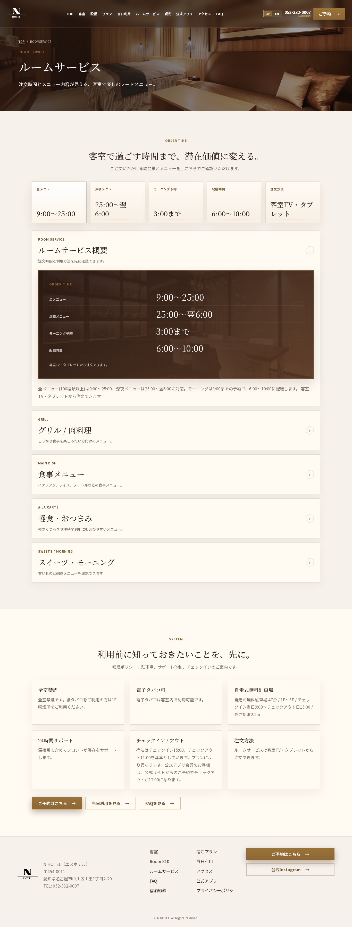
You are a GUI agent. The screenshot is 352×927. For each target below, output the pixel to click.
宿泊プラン (206, 851)
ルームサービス (147, 13)
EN (277, 13)
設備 (93, 13)
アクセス (204, 13)
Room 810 (159, 861)
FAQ (219, 13)
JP (268, 13)
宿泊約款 (158, 890)
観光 (167, 13)
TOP (69, 13)
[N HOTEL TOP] (16, 13)
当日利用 (124, 13)
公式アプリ (184, 13)
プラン (107, 13)
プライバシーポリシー (214, 894)
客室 (82, 13)
